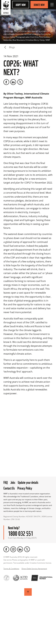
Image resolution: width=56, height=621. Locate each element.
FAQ (5, 482)
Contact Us (9, 487)
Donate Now (39, 5)
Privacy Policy (24, 487)
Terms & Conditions (11, 568)
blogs (12, 47)
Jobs (12, 482)
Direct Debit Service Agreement (34, 568)
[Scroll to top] (28, 592)
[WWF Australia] (6, 8)
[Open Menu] (52, 4)
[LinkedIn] (13, 82)
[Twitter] (20, 82)
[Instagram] (13, 549)
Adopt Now (21, 5)
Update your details (28, 482)
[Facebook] (6, 82)
